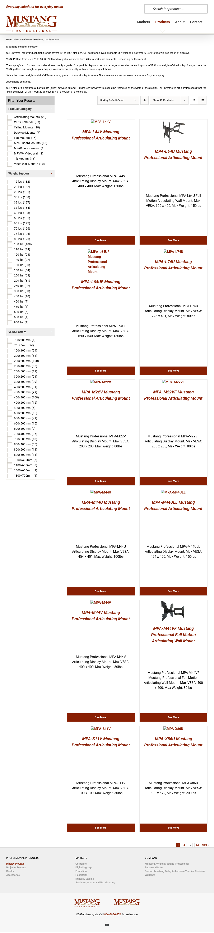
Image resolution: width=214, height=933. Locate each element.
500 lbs (21, 312)
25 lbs (22, 192)
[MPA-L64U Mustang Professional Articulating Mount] (173, 122)
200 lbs (22, 275)
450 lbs (21, 301)
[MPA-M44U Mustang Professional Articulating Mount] (100, 492)
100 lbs (23, 244)
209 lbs (22, 280)
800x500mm (25, 449)
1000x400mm (25, 460)
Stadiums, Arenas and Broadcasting (95, 882)
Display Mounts (15, 863)
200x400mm (25, 366)
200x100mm (25, 355)
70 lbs (22, 228)
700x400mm (25, 434)
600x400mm (25, 418)
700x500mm (25, 439)
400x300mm (25, 392)
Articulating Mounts (30, 117)
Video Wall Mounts (29, 164)
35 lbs (22, 207)
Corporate (81, 863)
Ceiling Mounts (27, 127)
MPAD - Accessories (29, 148)
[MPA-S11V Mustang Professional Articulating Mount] (101, 729)
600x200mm (25, 413)
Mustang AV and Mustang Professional (167, 863)
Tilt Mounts (24, 158)
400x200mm (25, 387)
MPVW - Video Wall (28, 153)
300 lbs (22, 291)
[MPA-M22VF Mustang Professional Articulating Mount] (173, 382)
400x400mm (26, 397)
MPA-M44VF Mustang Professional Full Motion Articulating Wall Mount (173, 634)
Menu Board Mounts (30, 143)
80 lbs (22, 239)
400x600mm (25, 402)
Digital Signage (83, 867)
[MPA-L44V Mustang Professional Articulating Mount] (101, 122)
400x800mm (25, 407)
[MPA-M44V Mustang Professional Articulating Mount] (100, 603)
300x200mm (25, 376)
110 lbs (22, 249)
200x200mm (26, 361)
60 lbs (22, 223)
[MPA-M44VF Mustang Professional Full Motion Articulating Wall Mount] (173, 603)
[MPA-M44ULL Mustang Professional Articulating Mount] (173, 492)
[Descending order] (144, 100)
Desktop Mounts (27, 132)
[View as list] (202, 100)
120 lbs (22, 254)
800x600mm (25, 454)
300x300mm (25, 381)
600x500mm (25, 423)
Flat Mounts (25, 137)
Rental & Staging (84, 878)
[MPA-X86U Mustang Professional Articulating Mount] (173, 729)
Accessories (13, 875)
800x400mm (25, 444)
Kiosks (10, 871)
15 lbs (22, 181)
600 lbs (21, 317)
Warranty (150, 875)
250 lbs (22, 286)
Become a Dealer (154, 867)
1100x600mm (25, 465)
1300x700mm (25, 475)
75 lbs (22, 233)
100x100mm (25, 350)
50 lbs (22, 218)
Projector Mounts (16, 867)
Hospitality (81, 875)
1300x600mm (25, 470)
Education (81, 871)
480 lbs (21, 306)
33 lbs (22, 202)
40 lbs (22, 213)
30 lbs (22, 197)
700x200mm (25, 340)
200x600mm (25, 371)
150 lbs (22, 265)
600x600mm (25, 428)
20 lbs (22, 186)
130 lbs (22, 259)
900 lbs (21, 322)
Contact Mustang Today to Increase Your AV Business (175, 871)
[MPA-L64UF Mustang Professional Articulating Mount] (101, 252)
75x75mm (24, 345)
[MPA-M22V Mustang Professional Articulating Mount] (100, 382)
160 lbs (22, 270)
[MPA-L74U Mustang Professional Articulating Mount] (173, 252)
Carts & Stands (27, 122)
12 (197, 844)
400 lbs (22, 296)
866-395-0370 (112, 914)
